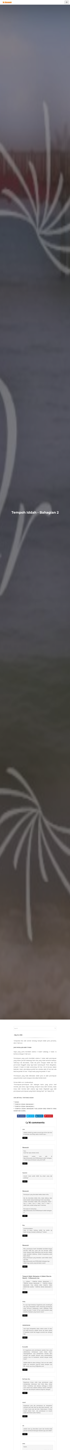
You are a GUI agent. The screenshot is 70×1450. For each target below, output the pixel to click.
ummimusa (26, 1325)
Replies (26, 1142)
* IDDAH (16, 1102)
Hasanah (25, 1147)
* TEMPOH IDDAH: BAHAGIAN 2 (24, 1106)
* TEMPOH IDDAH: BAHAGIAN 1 (24, 1104)
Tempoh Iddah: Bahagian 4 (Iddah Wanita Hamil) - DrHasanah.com (36, 1277)
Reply (25, 1138)
